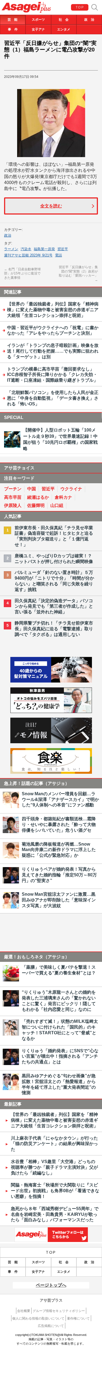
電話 (58, 255)
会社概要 (23, 1311)
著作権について (78, 1318)
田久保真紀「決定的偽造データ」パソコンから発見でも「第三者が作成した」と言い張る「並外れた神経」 (54, 606)
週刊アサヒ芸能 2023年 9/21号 (28, 255)
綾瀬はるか (38, 497)
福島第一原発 (44, 249)
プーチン (12, 489)
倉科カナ (63, 497)
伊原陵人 (12, 505)
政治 (7, 235)
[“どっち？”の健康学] (51, 711)
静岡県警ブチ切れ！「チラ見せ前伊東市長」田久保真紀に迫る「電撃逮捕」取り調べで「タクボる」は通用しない (54, 629)
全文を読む (51, 206)
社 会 (64, 20)
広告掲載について (51, 1326)
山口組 (56, 505)
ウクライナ (71, 489)
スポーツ (38, 20)
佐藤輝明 (36, 505)
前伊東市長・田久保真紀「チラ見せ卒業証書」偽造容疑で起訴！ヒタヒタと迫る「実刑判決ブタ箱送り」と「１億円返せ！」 (54, 536)
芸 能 (12, 20)
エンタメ (63, 29)
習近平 (62, 249)
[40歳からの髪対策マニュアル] (51, 681)
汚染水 (26, 249)
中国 (31, 489)
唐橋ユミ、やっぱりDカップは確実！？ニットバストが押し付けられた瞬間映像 (54, 558)
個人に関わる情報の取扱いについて (38, 1318)
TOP (80, 7)
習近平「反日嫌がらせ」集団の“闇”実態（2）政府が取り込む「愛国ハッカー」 (78, 273)
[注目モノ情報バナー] (51, 741)
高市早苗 (12, 497)
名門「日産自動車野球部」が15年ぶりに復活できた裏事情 (22, 273)
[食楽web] (51, 772)
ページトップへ (51, 1285)
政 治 (89, 20)
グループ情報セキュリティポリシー (59, 1311)
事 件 (13, 29)
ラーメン (11, 249)
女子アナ (38, 29)
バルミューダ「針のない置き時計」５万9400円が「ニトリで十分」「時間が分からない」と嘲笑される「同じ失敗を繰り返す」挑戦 (54, 581)
